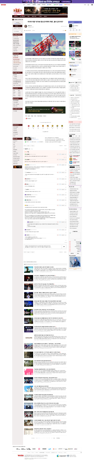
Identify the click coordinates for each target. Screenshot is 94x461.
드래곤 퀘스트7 (15, 161)
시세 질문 (15, 76)
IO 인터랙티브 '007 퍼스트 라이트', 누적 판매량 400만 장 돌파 (54, 139)
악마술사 (19, 95)
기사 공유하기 (45, 131)
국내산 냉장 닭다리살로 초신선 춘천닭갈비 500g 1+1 (75, 129)
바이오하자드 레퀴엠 (16, 160)
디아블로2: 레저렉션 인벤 (18, 19)
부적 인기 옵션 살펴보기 (73, 228)
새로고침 (66, 242)
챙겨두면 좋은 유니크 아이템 (74, 224)
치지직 (14, 142)
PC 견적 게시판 (15, 134)
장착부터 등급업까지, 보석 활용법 (74, 192)
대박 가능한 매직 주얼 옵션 (74, 219)
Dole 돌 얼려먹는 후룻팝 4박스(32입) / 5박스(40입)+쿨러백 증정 (75, 125)
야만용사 (19, 92)
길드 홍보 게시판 (15, 83)
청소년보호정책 (48, 452)
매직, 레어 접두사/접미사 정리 (74, 205)
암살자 (19, 90)
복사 (34, 30)
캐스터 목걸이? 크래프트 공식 (74, 195)
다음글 (28, 145)
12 (64, 30)
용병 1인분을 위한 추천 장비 (74, 226)
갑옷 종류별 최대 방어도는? (74, 204)
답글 (64, 157)
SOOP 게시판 (15, 50)
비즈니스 (33, 452)
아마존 (14, 90)
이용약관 (36, 452)
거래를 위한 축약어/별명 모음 (74, 200)
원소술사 (19, 93)
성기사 (14, 93)
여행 (14, 147)
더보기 (78, 253)
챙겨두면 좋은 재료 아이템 (73, 214)
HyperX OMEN (15, 153)
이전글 (32, 145)
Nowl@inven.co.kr (35, 139)
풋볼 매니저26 (15, 163)
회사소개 (29, 452)
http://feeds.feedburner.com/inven (31, 261)
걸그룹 (14, 146)
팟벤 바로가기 (15, 140)
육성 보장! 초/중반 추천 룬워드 (74, 221)
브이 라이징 (15, 154)
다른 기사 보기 (34, 141)
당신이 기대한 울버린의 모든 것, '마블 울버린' (52, 137)
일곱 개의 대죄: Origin (16, 156)
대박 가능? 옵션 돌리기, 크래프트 (74, 202)
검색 (21, 31)
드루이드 (14, 95)
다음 (54, 438)
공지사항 (65, 452)
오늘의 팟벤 (15, 130)
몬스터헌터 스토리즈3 (16, 158)
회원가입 (15, 28)
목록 (25, 145)
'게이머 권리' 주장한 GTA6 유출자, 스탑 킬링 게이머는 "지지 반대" (55, 140)
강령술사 (14, 92)
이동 (65, 157)
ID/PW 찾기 (19, 28)
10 (49, 438)
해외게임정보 (15, 149)
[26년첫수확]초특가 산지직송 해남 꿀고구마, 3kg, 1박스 (75, 127)
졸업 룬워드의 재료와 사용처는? (74, 223)
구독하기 (27, 141)
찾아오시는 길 (60, 452)
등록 (64, 246)
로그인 (85, 4)
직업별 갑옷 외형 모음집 (73, 190)
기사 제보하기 (41, 141)
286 (51, 438)
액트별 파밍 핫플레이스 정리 (74, 211)
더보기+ (80, 62)
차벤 (14, 144)
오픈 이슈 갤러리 (15, 127)
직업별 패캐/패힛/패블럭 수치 (74, 197)
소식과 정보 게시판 (16, 38)
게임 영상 (14, 151)
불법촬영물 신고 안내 (54, 452)
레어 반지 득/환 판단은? (73, 216)
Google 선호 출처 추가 (28, 30)
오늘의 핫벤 (15, 128)
